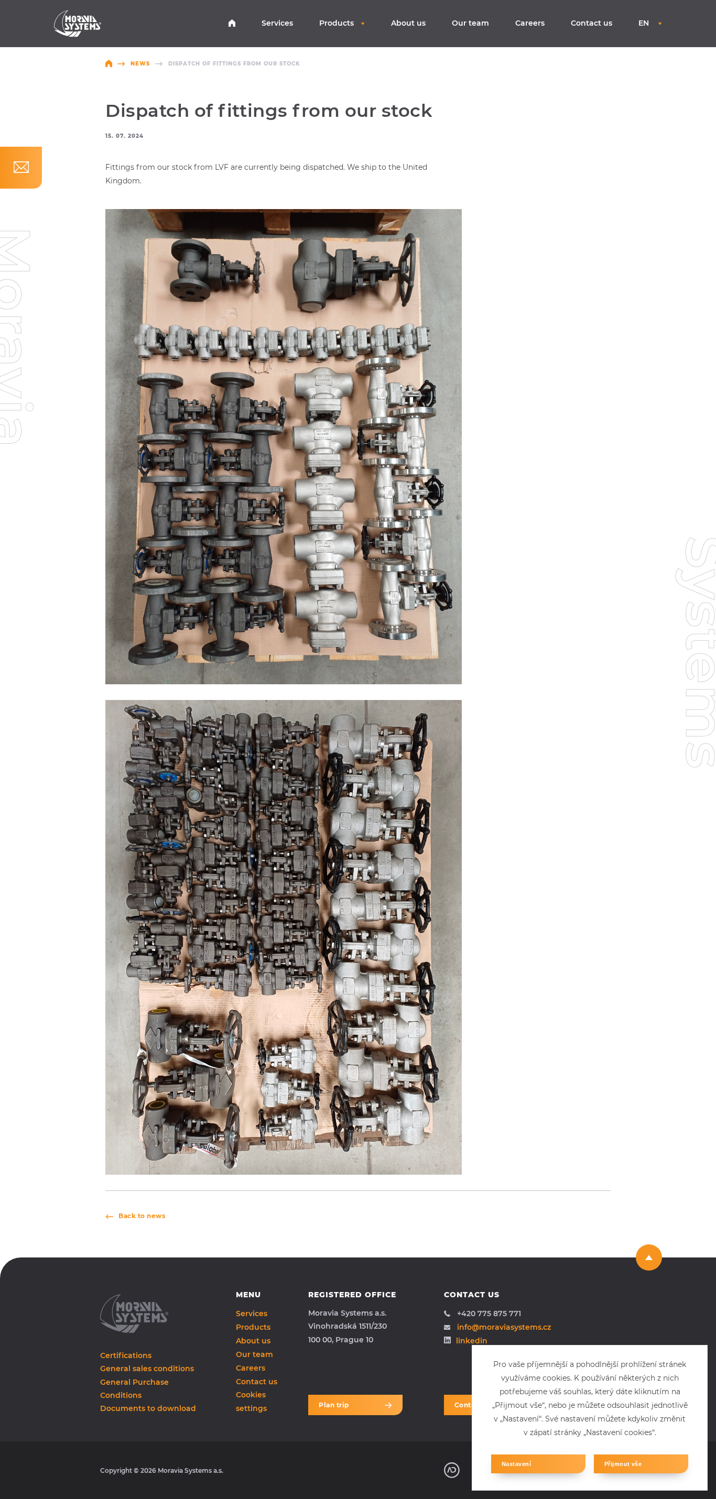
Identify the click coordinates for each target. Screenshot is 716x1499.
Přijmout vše (623, 1464)
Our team (470, 23)
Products (336, 23)
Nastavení (516, 1464)
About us (408, 23)
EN (644, 23)
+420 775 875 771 (489, 1313)
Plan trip (334, 1405)
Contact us (591, 23)
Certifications (125, 1355)
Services (277, 23)
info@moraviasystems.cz (504, 1327)
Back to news (141, 1216)
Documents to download (148, 1408)
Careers (530, 23)
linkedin (471, 1340)
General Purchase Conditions (134, 1388)
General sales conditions (147, 1368)
